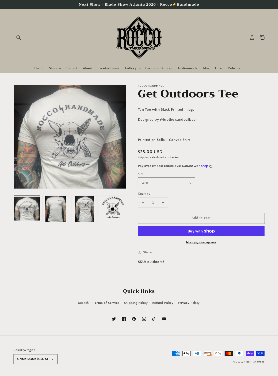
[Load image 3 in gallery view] (84, 209)
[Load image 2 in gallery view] (55, 209)
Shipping (143, 157)
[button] (19, 37)
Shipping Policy (136, 303)
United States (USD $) (32, 359)
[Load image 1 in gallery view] (27, 209)
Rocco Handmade (254, 362)
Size (141, 174)
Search (83, 303)
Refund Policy (163, 303)
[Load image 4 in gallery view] (113, 209)
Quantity (144, 194)
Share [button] (147, 252)
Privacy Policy (189, 303)
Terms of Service (106, 303)
